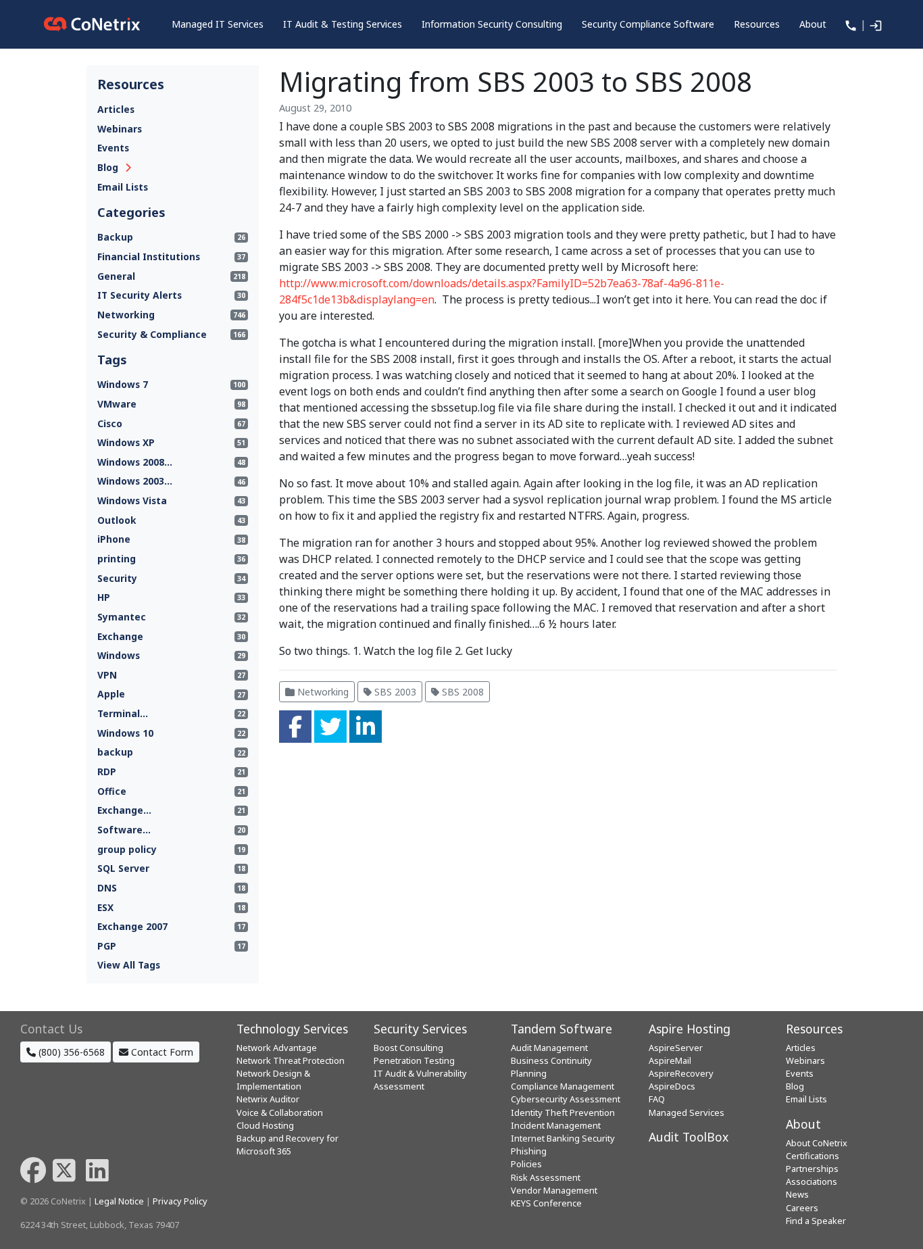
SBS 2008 (461, 691)
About (803, 1124)
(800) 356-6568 (70, 1052)
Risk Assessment (545, 1177)
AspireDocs (672, 1086)
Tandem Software (561, 1029)
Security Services (420, 1029)
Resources (814, 1029)
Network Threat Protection (290, 1060)
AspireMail (670, 1060)
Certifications (812, 1156)
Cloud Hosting (265, 1125)
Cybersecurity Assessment (565, 1099)
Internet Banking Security (563, 1138)
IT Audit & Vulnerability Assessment (420, 1079)
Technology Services (292, 1029)
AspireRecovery (681, 1073)
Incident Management (556, 1125)
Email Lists (122, 186)
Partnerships (812, 1168)
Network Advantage (276, 1048)
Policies (526, 1164)
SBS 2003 (394, 691)
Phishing (529, 1151)
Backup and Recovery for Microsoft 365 (287, 1144)
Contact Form (160, 1052)
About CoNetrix (816, 1143)
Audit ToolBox (688, 1137)
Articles (115, 109)
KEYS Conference (546, 1203)
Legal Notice (119, 1201)
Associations (811, 1181)
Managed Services (686, 1112)
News (797, 1194)
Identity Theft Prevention (563, 1112)
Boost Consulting (408, 1048)
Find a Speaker (816, 1221)
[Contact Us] (849, 24)
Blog (107, 167)
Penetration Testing (414, 1060)
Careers (802, 1208)
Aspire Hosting (689, 1029)
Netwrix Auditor (267, 1099)
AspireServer (676, 1048)
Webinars (119, 128)
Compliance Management (562, 1086)
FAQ (657, 1099)
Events (113, 147)
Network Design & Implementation (273, 1079)
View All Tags (128, 964)
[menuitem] (217, 24)
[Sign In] (874, 24)
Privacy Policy (180, 1201)
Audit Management (549, 1048)
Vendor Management (554, 1190)
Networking (322, 691)
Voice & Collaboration (279, 1112)
